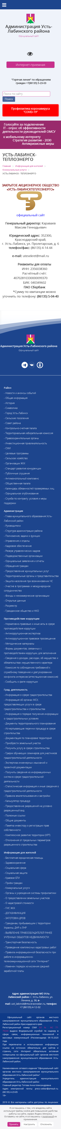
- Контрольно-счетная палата (20, 428)
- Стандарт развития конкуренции (22, 468)
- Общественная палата (17, 483)
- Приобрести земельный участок (22, 743)
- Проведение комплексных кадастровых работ (30, 947)
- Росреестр (10, 605)
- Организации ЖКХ (14, 463)
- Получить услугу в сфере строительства (26, 748)
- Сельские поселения (16, 418)
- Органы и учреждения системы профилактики (30, 893)
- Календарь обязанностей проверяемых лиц (29, 488)
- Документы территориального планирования (30, 723)
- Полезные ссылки (14, 815)
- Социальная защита (15, 873)
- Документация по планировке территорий (28, 738)
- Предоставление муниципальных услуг (26, 571)
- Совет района (12, 423)
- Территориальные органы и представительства (31, 576)
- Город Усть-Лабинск (16, 413)
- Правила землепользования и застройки (27, 795)
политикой (48, 1116)
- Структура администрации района (23, 530)
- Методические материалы (19, 643)
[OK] (39, 367)
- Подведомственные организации (23, 556)
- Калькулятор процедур (17, 800)
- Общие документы (15, 820)
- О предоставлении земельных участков (27, 898)
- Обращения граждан (16, 566)
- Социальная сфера (15, 867)
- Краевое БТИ (12, 877)
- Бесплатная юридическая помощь (23, 857)
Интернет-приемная (30, 65)
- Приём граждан (13, 883)
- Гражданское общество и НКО (21, 610)
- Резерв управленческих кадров (22, 550)
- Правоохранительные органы (21, 438)
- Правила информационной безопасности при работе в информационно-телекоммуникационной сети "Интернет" (30, 957)
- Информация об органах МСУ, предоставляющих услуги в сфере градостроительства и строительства (24, 704)
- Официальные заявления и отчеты (24, 561)
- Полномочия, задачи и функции (22, 535)
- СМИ (7, 448)
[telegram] (24, 367)
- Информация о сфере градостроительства (28, 694)
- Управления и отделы (17, 540)
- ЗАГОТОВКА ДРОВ (14, 918)
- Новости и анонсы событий (20, 393)
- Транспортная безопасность (20, 942)
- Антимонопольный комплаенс (21, 478)
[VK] (31, 367)
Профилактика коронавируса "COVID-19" (30, 110)
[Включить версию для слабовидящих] (29, 53)
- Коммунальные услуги (17, 887)
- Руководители (12, 525)
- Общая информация (15, 398)
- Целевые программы (16, 453)
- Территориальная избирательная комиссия (28, 433)
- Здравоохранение (15, 862)
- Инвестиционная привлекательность (25, 443)
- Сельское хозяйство (16, 458)
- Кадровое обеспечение (18, 546)
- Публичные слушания (17, 473)
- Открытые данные (15, 600)
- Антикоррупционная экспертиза (22, 633)
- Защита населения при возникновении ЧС (28, 581)
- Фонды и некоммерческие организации (26, 595)
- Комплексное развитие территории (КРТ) (27, 835)
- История (9, 403)
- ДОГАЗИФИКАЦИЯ (14, 913)
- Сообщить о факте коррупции (21, 681)
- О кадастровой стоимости (19, 903)
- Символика (10, 408)
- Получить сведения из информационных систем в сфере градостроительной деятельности (27, 777)
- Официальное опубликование (21, 493)
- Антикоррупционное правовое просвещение (30, 638)
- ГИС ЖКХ (9, 908)
